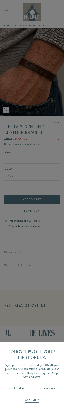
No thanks (32, 400)
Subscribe (47, 388)
